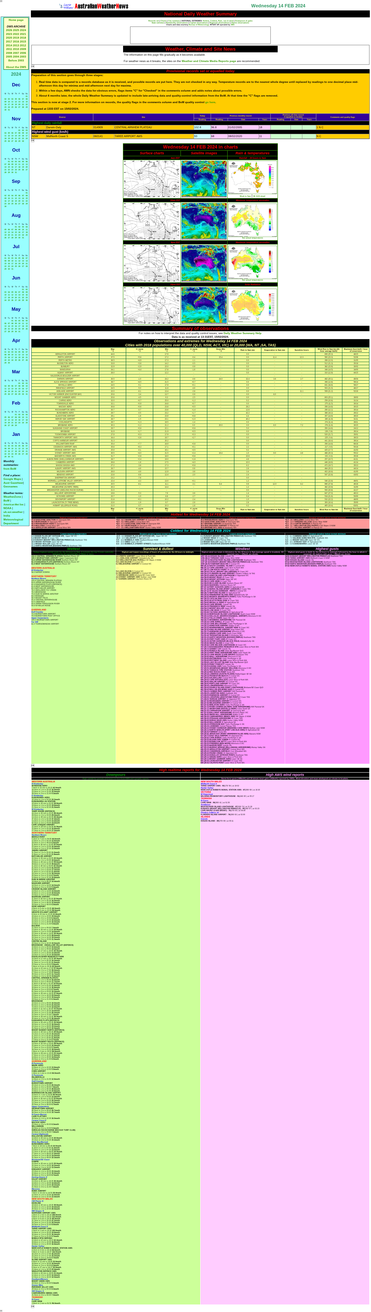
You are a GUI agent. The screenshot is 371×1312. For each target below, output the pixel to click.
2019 (16, 37)
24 (9, 107)
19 (16, 104)
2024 (23, 30)
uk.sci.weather (13, 511)
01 (27, 96)
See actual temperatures (252, 238)
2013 (16, 45)
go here (210, 102)
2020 (9, 37)
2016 (16, 41)
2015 (23, 41)
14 (23, 102)
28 (23, 107)
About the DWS (16, 67)
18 (12, 104)
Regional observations (220, 23)
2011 (9, 49)
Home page (16, 19)
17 (9, 104)
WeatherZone (12, 496)
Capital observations (199, 23)
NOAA (7, 508)
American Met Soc (13, 504)
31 (9, 110)
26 (16, 107)
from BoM (9, 468)
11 (12, 102)
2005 (9, 56)
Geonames (10, 486)
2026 (9, 30)
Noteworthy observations (177, 23)
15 (27, 102)
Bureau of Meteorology (199, 25)
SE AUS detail (259, 196)
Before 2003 (16, 60)
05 (16, 99)
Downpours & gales (244, 21)
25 (12, 107)
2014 (9, 45)
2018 (23, 37)
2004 (16, 56)
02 (5, 99)
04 (12, 99)
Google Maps (12, 478)
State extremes (158, 23)
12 (16, 102)
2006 (23, 52)
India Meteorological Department (13, 519)
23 (5, 107)
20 (19, 104)
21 (23, 104)
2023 (9, 34)
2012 (23, 45)
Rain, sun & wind (225, 21)
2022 (16, 34)
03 (9, 99)
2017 (9, 41)
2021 (23, 34)
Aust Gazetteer (13, 482)
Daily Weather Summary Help (242, 333)
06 (19, 99)
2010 (16, 49)
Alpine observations (240, 23)
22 (27, 104)
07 (23, 99)
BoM (6, 500)
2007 (16, 52)
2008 (9, 52)
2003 (23, 56)
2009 (23, 49)
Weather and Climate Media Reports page (209, 61)
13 (19, 102)
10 (9, 102)
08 (27, 99)
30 (5, 110)
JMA (233, 25)
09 (5, 102)
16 (5, 104)
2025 (16, 30)
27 (19, 107)
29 (27, 107)
